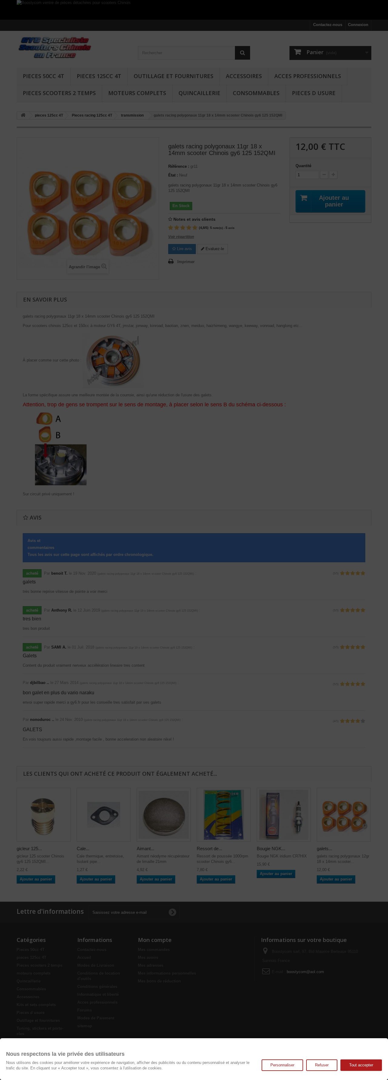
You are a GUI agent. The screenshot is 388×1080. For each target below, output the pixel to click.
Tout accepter (361, 1065)
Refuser (322, 1065)
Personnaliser (282, 1065)
